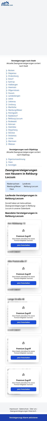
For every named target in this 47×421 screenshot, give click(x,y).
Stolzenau (12, 135)
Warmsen (12, 141)
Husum (11, 93)
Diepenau (12, 73)
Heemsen (12, 87)
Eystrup (11, 82)
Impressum (14, 409)
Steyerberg (12, 130)
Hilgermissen (13, 90)
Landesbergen (14, 96)
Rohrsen (11, 124)
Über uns (33, 409)
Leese (10, 98)
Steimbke (12, 127)
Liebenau (12, 101)
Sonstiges (12, 165)
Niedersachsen (13, 184)
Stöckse (11, 133)
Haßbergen (13, 84)
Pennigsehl (12, 113)
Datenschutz (24, 409)
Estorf (10, 79)
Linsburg (12, 104)
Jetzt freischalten (23, 245)
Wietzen (11, 144)
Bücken (11, 70)
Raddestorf (13, 116)
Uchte (10, 138)
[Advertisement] (23, 32)
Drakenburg (13, 76)
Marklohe (12, 107)
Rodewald (12, 121)
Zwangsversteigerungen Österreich (23, 411)
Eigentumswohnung (16, 159)
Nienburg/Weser (15, 110)
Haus (10, 162)
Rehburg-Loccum (15, 118)
